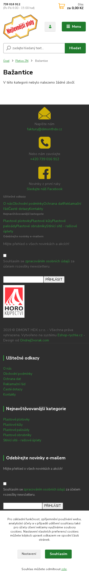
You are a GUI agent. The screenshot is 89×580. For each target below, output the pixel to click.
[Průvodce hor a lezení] (13, 301)
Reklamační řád (14, 384)
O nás (8, 203)
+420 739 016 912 (44, 159)
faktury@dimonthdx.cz (44, 129)
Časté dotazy (18, 208)
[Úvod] (20, 27)
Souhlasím (58, 554)
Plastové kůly (41, 221)
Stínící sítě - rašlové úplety (22, 440)
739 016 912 (11, 4)
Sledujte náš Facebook (45, 189)
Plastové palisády (16, 430)
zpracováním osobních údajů (47, 261)
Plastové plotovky (17, 221)
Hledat (75, 48)
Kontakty (36, 208)
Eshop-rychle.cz (70, 335)
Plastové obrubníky (31, 226)
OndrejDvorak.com (34, 340)
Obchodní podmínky (28, 203)
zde (64, 569)
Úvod (6, 61)
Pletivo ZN (21, 61)
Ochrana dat (53, 203)
